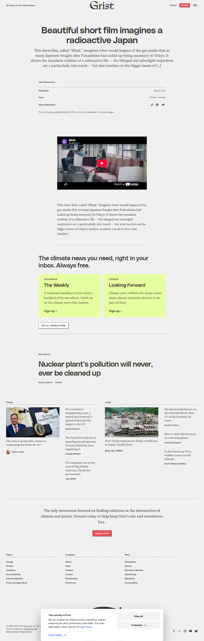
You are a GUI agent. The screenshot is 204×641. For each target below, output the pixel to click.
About (68, 561)
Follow (173, 5)
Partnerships (71, 578)
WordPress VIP (30, 629)
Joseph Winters (73, 453)
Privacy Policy (25, 631)
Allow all (138, 616)
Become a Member (134, 570)
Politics (10, 566)
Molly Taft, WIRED (113, 450)
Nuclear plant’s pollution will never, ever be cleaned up (96, 368)
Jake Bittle (70, 478)
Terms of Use (12, 631)
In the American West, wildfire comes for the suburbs (178, 455)
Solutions (11, 570)
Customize (136, 625)
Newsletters (130, 561)
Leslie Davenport (172, 442)
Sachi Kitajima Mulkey (175, 463)
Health (58, 382)
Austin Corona (171, 425)
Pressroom (70, 582)
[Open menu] (195, 5)
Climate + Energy (157, 97)
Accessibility (131, 582)
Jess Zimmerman (47, 82)
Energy (9, 561)
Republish (130, 578)
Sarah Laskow (45, 382)
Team (67, 566)
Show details (55, 635)
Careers (69, 574)
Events (128, 566)
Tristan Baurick (72, 428)
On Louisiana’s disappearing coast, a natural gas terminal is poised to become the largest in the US (78, 417)
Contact (69, 570)
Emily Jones (18, 451)
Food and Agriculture (16, 582)
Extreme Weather (14, 578)
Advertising (130, 574)
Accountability (13, 574)
